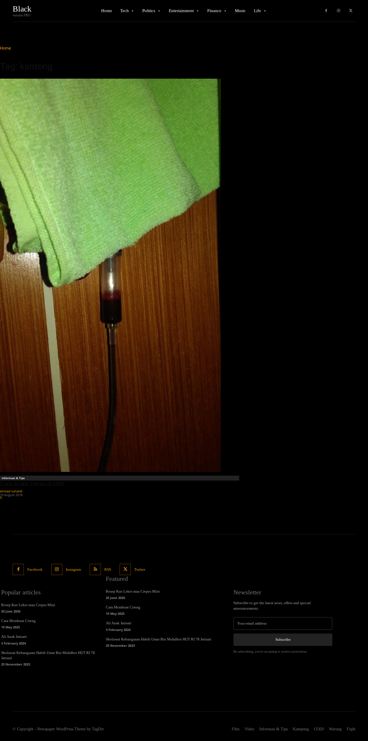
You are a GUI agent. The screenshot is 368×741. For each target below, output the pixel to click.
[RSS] (95, 569)
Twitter (139, 569)
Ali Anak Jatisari (14, 636)
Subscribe (283, 639)
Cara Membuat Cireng (18, 621)
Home (5, 48)
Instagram (73, 569)
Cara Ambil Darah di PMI (32, 484)
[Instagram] (338, 11)
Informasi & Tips (13, 478)
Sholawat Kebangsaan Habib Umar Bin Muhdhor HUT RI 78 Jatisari (158, 639)
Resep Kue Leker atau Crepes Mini (28, 605)
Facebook (35, 569)
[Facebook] (326, 11)
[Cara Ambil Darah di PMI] (120, 275)
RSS (107, 569)
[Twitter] (350, 11)
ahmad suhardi (11, 491)
